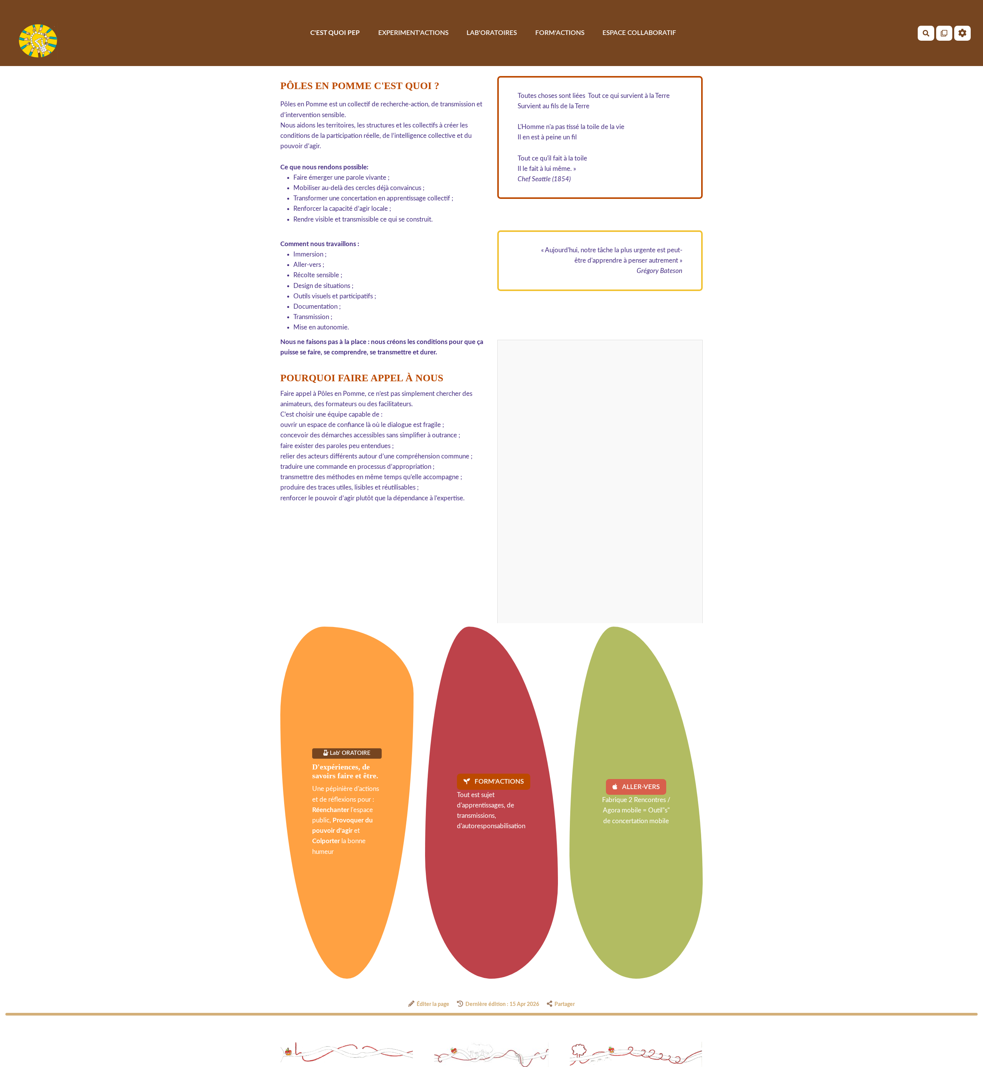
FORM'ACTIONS (559, 33)
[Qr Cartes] (944, 33)
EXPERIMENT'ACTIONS (413, 33)
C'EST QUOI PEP (335, 33)
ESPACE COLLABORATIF (639, 33)
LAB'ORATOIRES (492, 33)
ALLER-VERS (640, 787)
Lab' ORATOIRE (349, 753)
